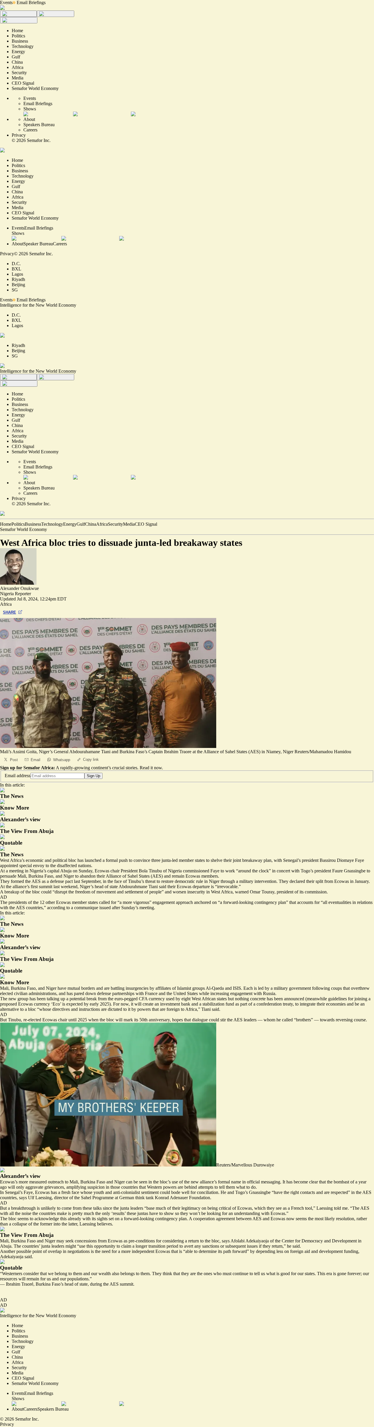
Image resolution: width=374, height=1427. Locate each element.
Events (6, 2)
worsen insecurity (189, 891)
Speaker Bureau (38, 243)
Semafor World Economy (23, 529)
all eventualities (337, 902)
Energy (70, 524)
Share (9, 612)
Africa (102, 524)
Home (5, 524)
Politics (18, 524)
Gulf (81, 524)
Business (33, 524)
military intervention (257, 881)
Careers (30, 129)
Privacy (19, 135)
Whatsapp (61, 760)
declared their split (306, 881)
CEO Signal (146, 524)
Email (35, 760)
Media (129, 524)
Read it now (151, 767)
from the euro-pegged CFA (123, 998)
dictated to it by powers (129, 1009)
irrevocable (227, 886)
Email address (17, 775)
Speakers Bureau (39, 124)
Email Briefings (31, 2)
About (29, 119)
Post (14, 760)
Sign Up (93, 776)
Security (115, 524)
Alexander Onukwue (19, 588)
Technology (52, 524)
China (90, 524)
